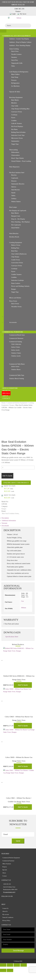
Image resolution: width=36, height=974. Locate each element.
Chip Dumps (15, 257)
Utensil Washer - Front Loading (21, 161)
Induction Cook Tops (17, 135)
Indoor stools (15, 350)
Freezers (13, 80)
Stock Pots (14, 60)
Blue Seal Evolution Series (10, 513)
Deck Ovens (15, 303)
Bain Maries (15, 100)
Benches (14, 175)
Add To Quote (7, 476)
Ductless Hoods (14, 237)
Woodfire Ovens (16, 306)
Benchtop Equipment (15, 97)
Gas (22, 601)
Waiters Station (16, 201)
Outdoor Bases (15, 369)
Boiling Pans (15, 248)
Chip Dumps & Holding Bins (20, 109)
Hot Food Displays (17, 126)
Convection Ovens (17, 262)
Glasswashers (15, 155)
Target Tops (15, 144)
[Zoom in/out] (23, 965)
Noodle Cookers (16, 54)
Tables (13, 195)
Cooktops (14, 114)
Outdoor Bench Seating (16, 378)
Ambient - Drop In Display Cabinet (20, 42)
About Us (5, 911)
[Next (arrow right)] (10, 970)
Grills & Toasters (16, 123)
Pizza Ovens (13, 301)
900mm (23, 607)
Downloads (5, 525)
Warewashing (13, 150)
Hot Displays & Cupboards (17, 210)
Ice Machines (15, 86)
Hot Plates (14, 129)
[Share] (10, 965)
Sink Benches (15, 189)
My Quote (23, 14)
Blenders (14, 103)
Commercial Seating (15, 341)
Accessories (13, 322)
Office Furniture (10, 388)
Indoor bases (15, 366)
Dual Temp (14, 77)
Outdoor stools (15, 356)
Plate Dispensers (14, 167)
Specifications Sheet (11, 636)
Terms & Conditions (7, 917)
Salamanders (15, 141)
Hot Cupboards (16, 225)
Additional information (9, 520)
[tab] (18, 518)
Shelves (13, 187)
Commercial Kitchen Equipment (16, 36)
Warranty (4, 523)
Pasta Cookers (15, 283)
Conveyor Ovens (16, 112)
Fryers (13, 117)
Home (3, 403)
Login (14, 14)
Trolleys (13, 198)
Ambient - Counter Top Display (19, 39)
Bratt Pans (14, 251)
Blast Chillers (15, 74)
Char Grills (14, 106)
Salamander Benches (17, 184)
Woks (13, 66)
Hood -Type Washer (17, 158)
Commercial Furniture (12, 332)
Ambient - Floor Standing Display (19, 45)
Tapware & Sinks (14, 91)
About (5, 396)
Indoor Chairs (15, 347)
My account (5, 914)
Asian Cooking (14, 49)
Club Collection (16, 344)
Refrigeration (15, 83)
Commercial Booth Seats (17, 335)
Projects (6, 391)
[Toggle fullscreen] (17, 965)
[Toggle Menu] (3, 31)
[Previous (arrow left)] (3, 970)
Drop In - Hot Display (18, 219)
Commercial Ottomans (16, 338)
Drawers (13, 181)
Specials (6, 393)
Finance (18, 11)
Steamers (14, 57)
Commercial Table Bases (17, 364)
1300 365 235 (19, 9)
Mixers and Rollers (15, 298)
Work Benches (13, 233)
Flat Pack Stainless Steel (16, 172)
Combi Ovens (15, 260)
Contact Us (5, 908)
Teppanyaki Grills (16, 63)
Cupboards (14, 178)
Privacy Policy (6, 920)
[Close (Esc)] (3, 965)
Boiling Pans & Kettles (18, 132)
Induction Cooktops (17, 280)
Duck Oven (14, 51)
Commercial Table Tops (16, 375)
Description (5, 518)
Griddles (14, 120)
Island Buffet (15, 227)
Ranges (13, 289)
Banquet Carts (15, 216)
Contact (6, 398)
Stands (13, 192)
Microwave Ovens (17, 138)
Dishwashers (15, 152)
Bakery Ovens (15, 245)
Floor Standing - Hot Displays (20, 222)
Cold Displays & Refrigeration (18, 72)
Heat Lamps (13, 207)
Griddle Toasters (16, 274)
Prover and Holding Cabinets (20, 286)
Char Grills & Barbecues (19, 254)
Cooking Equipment (15, 242)
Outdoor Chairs (16, 353)
